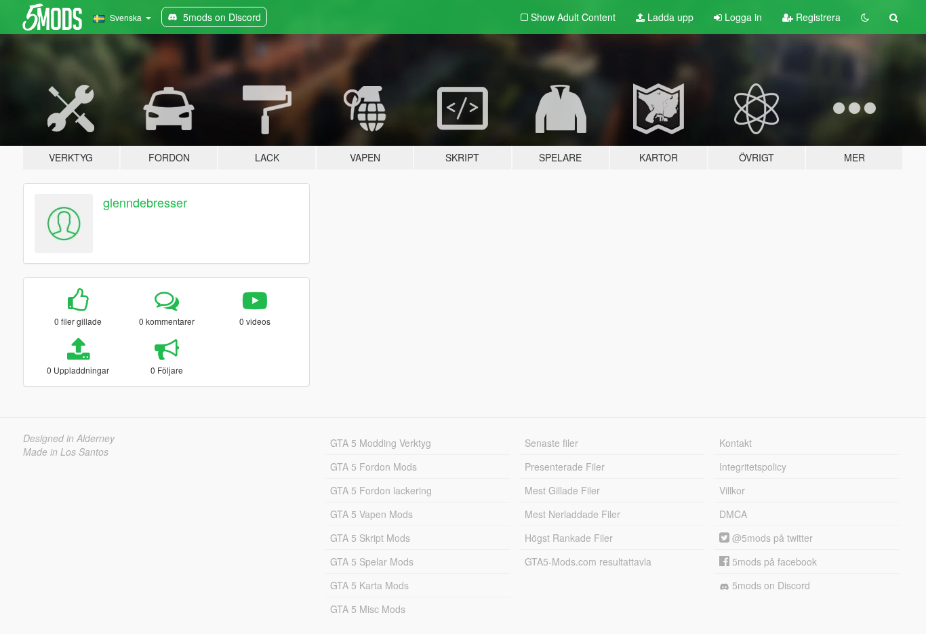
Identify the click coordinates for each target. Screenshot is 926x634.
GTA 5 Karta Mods (369, 585)
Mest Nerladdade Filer (572, 514)
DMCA (733, 514)
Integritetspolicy (752, 466)
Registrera (817, 17)
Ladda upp (669, 17)
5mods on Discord (769, 585)
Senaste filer (551, 443)
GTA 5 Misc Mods (367, 609)
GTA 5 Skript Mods (370, 537)
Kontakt (735, 443)
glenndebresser (145, 202)
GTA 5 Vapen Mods (371, 514)
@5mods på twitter (771, 537)
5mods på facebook (773, 561)
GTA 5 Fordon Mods (373, 466)
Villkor (732, 490)
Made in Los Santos (65, 451)
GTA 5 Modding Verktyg (380, 443)
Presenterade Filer (565, 466)
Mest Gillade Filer (562, 490)
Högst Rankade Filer (569, 537)
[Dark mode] (865, 17)
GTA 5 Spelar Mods (372, 561)
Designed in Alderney (69, 438)
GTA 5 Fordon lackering (381, 490)
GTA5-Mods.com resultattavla (588, 561)
